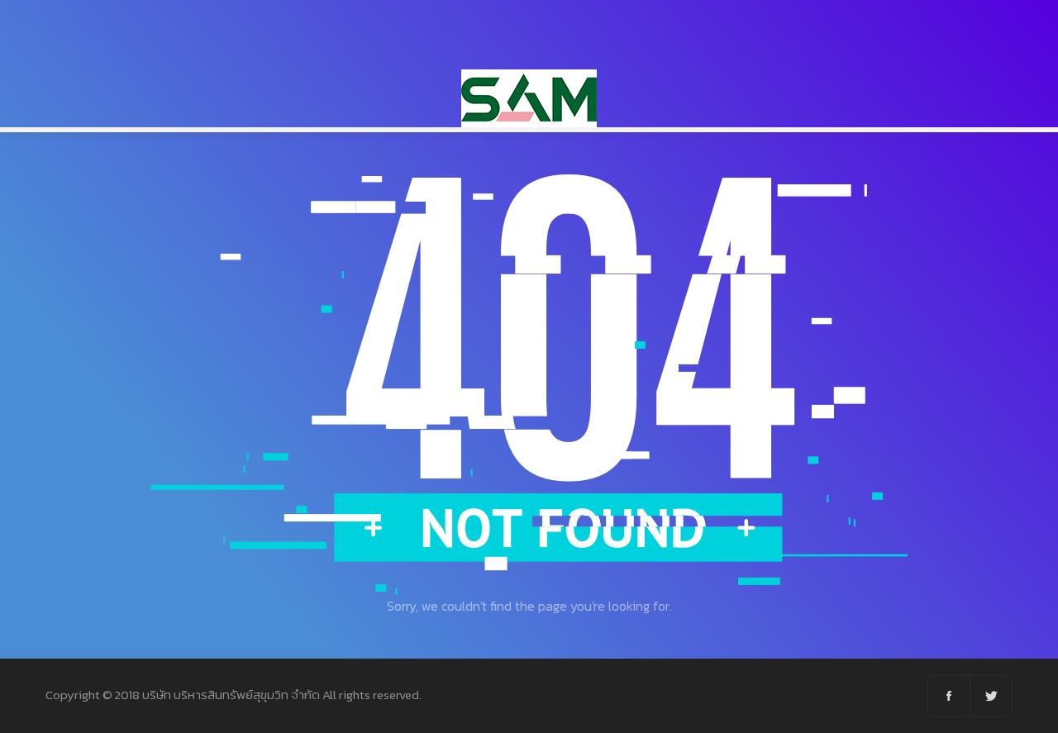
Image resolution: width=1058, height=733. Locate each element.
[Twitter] (991, 696)
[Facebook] (949, 696)
